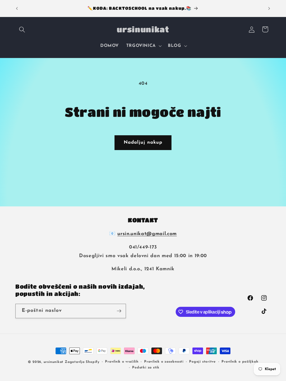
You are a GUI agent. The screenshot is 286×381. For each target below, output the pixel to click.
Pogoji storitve (202, 361)
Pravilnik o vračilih (121, 361)
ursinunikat (53, 362)
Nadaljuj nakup (143, 142)
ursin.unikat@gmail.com (147, 234)
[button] (22, 29)
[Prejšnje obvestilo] (17, 8)
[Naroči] (119, 311)
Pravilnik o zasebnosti (163, 361)
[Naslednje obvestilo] (269, 8)
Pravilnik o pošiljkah (239, 361)
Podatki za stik (145, 367)
